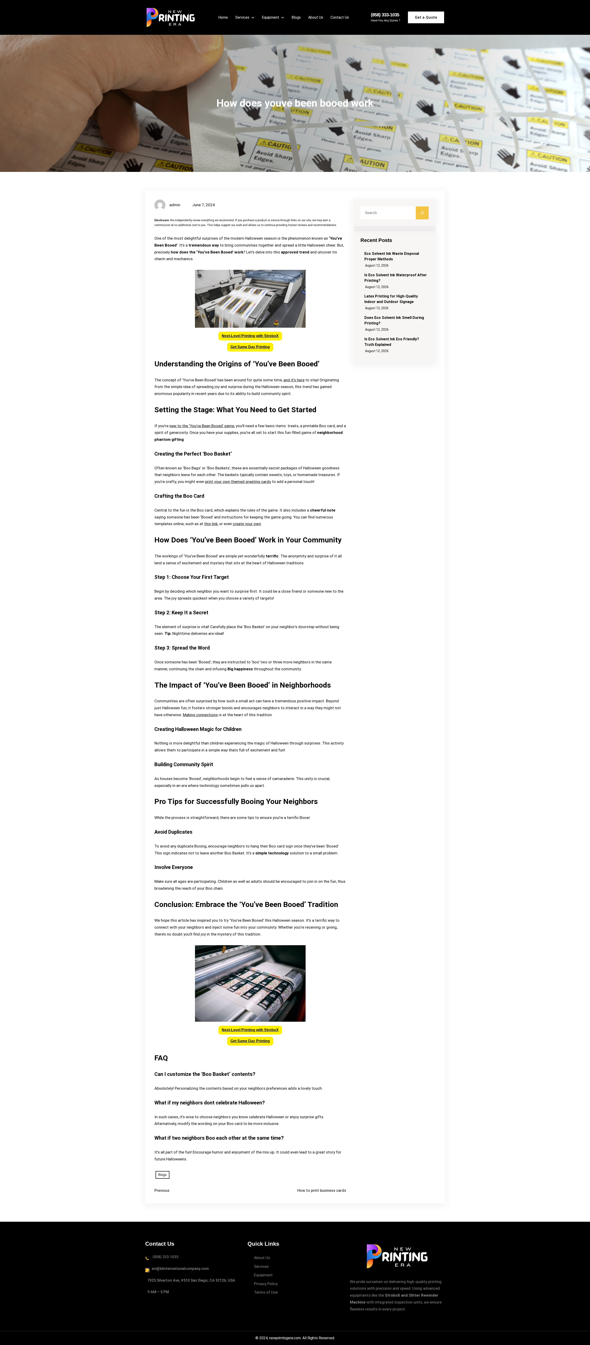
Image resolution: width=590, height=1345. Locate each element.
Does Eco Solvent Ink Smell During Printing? (394, 320)
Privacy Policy (266, 1283)
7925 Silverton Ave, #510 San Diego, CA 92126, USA (191, 1280)
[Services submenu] (252, 17)
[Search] (422, 212)
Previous (161, 1190)
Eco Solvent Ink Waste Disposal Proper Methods (391, 256)
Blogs (162, 1175)
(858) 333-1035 (385, 14)
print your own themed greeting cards (238, 481)
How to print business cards (321, 1190)
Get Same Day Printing (250, 347)
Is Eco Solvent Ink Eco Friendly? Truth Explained (391, 342)
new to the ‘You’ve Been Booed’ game (201, 426)
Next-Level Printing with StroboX (250, 336)
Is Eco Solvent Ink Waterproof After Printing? (395, 278)
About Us (262, 1257)
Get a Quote (426, 17)
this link (211, 523)
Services (261, 1266)
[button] (250, 336)
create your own (247, 523)
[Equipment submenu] (282, 17)
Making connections (200, 714)
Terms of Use (266, 1292)
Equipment (263, 1275)
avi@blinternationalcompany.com (180, 1268)
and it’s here (293, 380)
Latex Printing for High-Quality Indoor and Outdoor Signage (391, 299)
